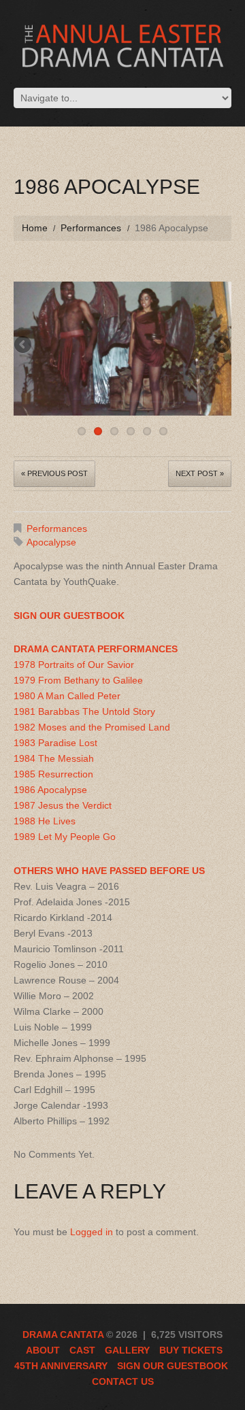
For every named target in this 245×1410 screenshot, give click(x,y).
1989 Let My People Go (65, 836)
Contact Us (123, 1381)
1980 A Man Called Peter (67, 695)
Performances (91, 227)
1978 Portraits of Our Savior (74, 664)
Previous (24, 345)
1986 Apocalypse (50, 789)
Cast (82, 1350)
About (43, 1350)
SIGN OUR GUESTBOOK (69, 615)
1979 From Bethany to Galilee (78, 680)
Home (35, 227)
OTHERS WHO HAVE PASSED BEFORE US (109, 870)
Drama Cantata (62, 1334)
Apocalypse (51, 542)
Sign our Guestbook (172, 1365)
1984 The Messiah (54, 758)
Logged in (91, 1231)
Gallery (127, 1350)
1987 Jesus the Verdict (63, 805)
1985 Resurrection (53, 774)
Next (221, 345)
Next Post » (200, 473)
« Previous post (54, 473)
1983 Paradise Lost (55, 742)
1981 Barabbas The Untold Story (84, 711)
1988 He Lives (45, 821)
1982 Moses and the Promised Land (92, 727)
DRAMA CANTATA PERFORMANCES (96, 648)
